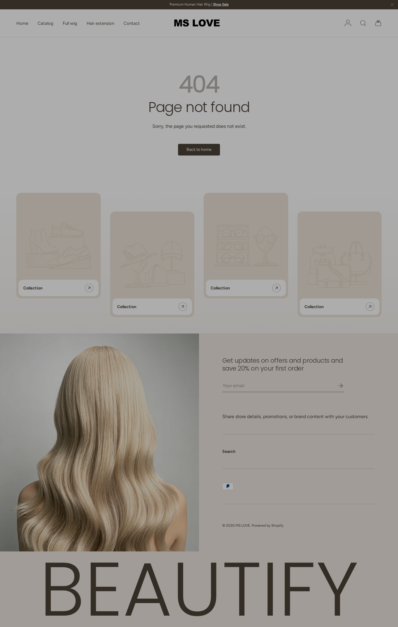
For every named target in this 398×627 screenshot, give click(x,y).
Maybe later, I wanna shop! (199, 339)
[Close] (257, 236)
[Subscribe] (238, 310)
